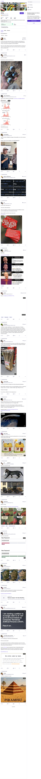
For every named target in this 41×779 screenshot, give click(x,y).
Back (3, 1)
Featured (8, 30)
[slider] (9, 167)
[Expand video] (13, 169)
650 (1, 18)
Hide (9, 100)
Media (5, 30)
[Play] (2, 169)
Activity (2, 30)
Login (34, 23)
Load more (13, 706)
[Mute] (4, 169)
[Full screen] (15, 169)
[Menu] (25, 13)
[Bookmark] (19, 49)
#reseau (6, 35)
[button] (9, 156)
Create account (33, 20)
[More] (25, 49)
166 (6, 18)
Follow (22, 13)
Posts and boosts (4, 33)
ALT (20, 88)
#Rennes (2, 35)
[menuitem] (9, 156)
